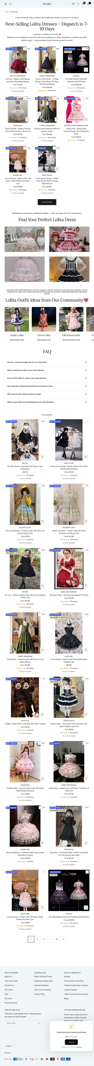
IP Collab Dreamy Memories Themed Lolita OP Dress (76, 80)
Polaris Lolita (25, 527)
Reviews (67, 977)
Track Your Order (11, 981)
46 (57, 939)
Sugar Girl (17, 125)
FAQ (6, 994)
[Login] (78, 4)
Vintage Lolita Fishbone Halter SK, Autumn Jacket (47, 130)
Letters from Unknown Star (76, 125)
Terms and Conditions (42, 990)
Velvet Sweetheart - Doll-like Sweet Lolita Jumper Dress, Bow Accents (25, 853)
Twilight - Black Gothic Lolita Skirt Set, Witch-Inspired (25, 724)
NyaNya (76, 76)
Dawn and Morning (69, 592)
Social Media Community (73, 981)
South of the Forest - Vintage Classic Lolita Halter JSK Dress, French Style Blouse (47, 81)
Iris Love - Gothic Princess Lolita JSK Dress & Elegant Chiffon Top (25, 596)
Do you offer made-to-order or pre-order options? (26, 378)
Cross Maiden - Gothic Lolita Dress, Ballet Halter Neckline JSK (68, 660)
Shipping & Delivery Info (43, 981)
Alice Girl (69, 656)
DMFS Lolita (47, 175)
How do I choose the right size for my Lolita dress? (27, 362)
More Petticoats (11, 1003)
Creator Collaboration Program (76, 985)
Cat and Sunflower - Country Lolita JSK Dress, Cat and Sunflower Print (25, 532)
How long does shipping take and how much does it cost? (30, 386)
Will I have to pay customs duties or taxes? (24, 394)
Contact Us (9, 985)
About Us (8, 977)
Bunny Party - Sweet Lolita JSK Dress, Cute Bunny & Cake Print (69, 789)
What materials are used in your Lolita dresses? (25, 370)
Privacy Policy (39, 994)
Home (7, 12)
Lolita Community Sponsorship (76, 994)
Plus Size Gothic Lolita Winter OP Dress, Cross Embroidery (25, 467)
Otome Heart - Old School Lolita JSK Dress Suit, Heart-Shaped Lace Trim (68, 725)
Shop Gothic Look (17, 340)
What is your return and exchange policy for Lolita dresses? (30, 402)
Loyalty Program (70, 990)
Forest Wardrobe (47, 76)
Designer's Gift (68, 527)
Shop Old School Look (71, 340)
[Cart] (88, 4)
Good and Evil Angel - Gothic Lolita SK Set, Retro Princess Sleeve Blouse (47, 181)
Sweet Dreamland (68, 785)
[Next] (63, 939)
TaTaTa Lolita (68, 720)
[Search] (10, 4)
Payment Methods (41, 985)
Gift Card (8, 998)
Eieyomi (25, 592)
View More (47, 202)
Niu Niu (25, 463)
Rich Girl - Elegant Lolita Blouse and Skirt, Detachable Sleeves (18, 80)
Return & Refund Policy (43, 977)
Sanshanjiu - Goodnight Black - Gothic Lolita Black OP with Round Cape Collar (69, 853)
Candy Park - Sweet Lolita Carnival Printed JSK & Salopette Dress (76, 131)
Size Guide (9, 990)
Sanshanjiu (69, 849)
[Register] (39, 1023)
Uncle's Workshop (18, 76)
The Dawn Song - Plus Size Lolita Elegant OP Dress (69, 595)
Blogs (66, 998)
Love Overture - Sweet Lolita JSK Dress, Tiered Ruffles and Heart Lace (18, 181)
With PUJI (25, 720)
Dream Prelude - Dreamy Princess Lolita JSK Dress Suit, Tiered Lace (18, 130)
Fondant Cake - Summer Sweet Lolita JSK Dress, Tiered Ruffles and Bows (25, 789)
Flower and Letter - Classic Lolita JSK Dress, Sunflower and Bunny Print (69, 532)
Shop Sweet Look (44, 340)
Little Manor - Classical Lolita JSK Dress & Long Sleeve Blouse (25, 660)
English (8, 1046)
